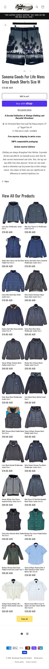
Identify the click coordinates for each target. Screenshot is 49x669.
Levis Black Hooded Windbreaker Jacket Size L (12, 466)
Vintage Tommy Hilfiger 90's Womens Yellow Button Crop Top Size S (12, 606)
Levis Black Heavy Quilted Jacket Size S (35, 398)
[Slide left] (19, 71)
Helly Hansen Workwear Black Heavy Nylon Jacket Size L (34, 296)
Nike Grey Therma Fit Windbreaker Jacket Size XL (36, 228)
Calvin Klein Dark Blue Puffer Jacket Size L (11, 296)
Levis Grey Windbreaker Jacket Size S (12, 228)
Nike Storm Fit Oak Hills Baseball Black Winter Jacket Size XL (35, 500)
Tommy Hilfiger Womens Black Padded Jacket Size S (11, 364)
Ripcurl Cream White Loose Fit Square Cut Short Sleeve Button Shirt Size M (35, 606)
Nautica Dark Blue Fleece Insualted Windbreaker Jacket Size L (36, 262)
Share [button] (7, 181)
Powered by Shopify (26, 658)
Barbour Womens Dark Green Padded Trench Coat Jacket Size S (13, 569)
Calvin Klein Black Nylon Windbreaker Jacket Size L (33, 330)
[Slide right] (30, 71)
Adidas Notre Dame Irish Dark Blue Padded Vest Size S (13, 262)
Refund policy (38, 658)
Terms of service (31, 662)
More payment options (24, 110)
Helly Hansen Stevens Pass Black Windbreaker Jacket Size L (35, 466)
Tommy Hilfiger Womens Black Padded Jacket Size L (34, 432)
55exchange (15, 658)
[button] (5, 7)
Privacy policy (19, 662)
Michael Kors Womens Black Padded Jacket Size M (34, 364)
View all (24, 618)
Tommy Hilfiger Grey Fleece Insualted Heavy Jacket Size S (11, 500)
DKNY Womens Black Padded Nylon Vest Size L (13, 432)
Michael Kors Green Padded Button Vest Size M (36, 534)
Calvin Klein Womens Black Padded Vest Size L (13, 534)
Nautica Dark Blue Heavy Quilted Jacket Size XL (12, 330)
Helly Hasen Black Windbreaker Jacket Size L (12, 398)
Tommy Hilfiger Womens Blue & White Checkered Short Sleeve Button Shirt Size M (35, 570)
